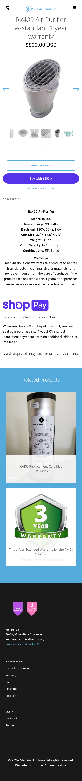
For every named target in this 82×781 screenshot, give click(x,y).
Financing (11, 688)
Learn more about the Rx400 (22, 644)
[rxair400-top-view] (57, 133)
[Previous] (5, 88)
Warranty (11, 675)
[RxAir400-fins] (46, 133)
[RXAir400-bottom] (34, 133)
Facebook (11, 718)
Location (11, 695)
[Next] (76, 88)
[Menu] (74, 7)
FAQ (8, 682)
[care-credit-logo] (68, 133)
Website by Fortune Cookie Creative (40, 765)
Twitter (10, 725)
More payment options (41, 188)
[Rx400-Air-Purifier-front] (11, 133)
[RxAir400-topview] (23, 133)
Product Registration (18, 668)
